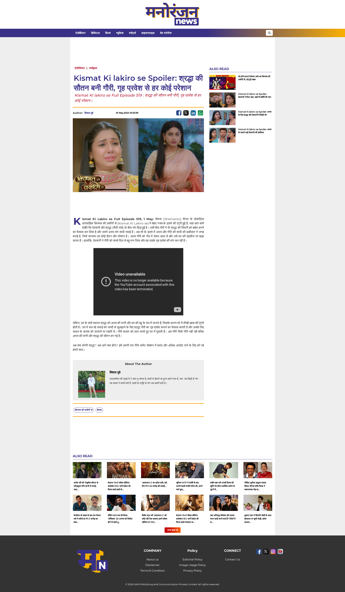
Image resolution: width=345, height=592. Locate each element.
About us (152, 559)
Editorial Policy (192, 559)
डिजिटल (95, 33)
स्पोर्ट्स (132, 33)
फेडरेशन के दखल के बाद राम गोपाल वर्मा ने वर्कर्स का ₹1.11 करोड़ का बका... (87, 518)
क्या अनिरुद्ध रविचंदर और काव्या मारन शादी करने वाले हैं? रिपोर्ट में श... (222, 518)
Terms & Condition (152, 570)
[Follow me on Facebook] (97, 113)
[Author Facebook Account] (128, 372)
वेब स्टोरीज (166, 33)
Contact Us (232, 559)
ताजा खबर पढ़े (172, 530)
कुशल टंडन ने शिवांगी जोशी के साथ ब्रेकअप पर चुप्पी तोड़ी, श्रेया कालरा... (257, 518)
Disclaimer (152, 565)
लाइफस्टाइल (148, 33)
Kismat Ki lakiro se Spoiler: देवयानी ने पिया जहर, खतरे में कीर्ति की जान (254, 95)
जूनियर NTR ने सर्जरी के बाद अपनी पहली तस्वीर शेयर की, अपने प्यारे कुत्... (189, 486)
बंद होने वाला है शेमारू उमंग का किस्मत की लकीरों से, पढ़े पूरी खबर (254, 78)
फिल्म (108, 33)
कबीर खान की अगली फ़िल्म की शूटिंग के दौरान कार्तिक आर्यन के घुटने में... (222, 486)
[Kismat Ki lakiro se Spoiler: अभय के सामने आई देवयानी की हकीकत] (222, 135)
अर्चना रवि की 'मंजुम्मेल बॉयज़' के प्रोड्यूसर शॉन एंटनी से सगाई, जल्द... (86, 486)
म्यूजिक (120, 33)
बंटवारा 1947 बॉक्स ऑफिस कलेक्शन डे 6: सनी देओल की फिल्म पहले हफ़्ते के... (119, 486)
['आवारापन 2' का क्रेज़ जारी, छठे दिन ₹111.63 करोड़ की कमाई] (155, 470)
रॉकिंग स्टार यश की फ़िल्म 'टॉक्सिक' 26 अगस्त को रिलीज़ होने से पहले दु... (120, 518)
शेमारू (99, 409)
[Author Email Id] (123, 372)
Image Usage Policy (192, 565)
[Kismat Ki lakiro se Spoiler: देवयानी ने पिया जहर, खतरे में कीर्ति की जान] (222, 99)
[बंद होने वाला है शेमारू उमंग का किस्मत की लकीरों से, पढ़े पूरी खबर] (222, 82)
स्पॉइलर (93, 68)
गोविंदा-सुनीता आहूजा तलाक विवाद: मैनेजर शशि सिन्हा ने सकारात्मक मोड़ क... (255, 486)
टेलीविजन (80, 33)
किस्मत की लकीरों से (84, 409)
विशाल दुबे (88, 113)
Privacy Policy (192, 570)
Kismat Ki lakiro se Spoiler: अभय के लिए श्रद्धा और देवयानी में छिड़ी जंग (255, 113)
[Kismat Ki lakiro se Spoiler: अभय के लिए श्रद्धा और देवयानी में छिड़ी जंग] (222, 117)
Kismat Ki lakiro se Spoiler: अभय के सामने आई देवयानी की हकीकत (255, 131)
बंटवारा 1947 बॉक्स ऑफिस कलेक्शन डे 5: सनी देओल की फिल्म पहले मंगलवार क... (187, 518)
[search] (269, 33)
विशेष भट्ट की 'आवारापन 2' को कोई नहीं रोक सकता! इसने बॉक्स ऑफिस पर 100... (154, 518)
